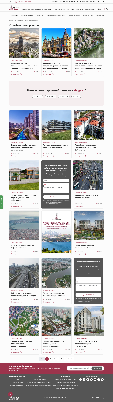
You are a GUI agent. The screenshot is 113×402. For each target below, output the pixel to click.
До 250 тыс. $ (50, 97)
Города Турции (40, 15)
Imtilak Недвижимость (17, 385)
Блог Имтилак (19, 20)
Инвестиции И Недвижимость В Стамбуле (39, 385)
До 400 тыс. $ (64, 97)
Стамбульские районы (31, 20)
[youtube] (80, 379)
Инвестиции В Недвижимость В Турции (39, 382)
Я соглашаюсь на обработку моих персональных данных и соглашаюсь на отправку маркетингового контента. (57, 202)
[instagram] (91, 379)
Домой (11, 20)
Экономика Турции (88, 15)
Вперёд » (70, 359)
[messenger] (98, 379)
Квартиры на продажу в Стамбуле (65, 388)
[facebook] (84, 379)
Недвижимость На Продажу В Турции (65, 379)
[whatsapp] (95, 379)
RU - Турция (96, 397)
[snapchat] (102, 379)
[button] (45, 184)
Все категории (14, 15)
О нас (17, 379)
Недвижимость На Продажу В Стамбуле (65, 385)
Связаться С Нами (17, 382)
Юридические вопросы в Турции (56, 15)
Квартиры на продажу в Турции (65, 382)
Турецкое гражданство (74, 15)
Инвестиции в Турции (27, 15)
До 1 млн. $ (76, 97)
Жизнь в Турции (100, 15)
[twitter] (87, 379)
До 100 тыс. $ (38, 97)
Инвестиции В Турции (39, 379)
